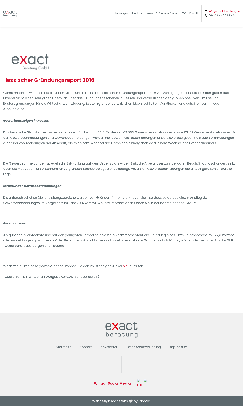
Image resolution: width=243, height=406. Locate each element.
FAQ (184, 13)
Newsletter (109, 347)
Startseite (63, 347)
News (150, 13)
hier (126, 266)
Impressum (178, 347)
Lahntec (144, 401)
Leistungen (121, 13)
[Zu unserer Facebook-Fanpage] (139, 383)
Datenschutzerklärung (143, 347)
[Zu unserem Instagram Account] (146, 383)
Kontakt (193, 13)
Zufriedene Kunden (167, 13)
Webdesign (101, 401)
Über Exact (137, 13)
